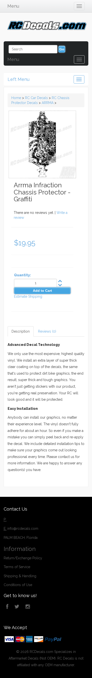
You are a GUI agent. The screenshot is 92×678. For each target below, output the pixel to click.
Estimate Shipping (28, 296)
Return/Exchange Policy (23, 558)
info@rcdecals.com (22, 529)
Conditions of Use (18, 585)
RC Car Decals (36, 98)
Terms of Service (17, 567)
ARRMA (47, 103)
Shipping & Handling (20, 576)
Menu (13, 6)
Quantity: (22, 275)
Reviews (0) (47, 331)
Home (16, 98)
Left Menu (18, 79)
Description (21, 331)
